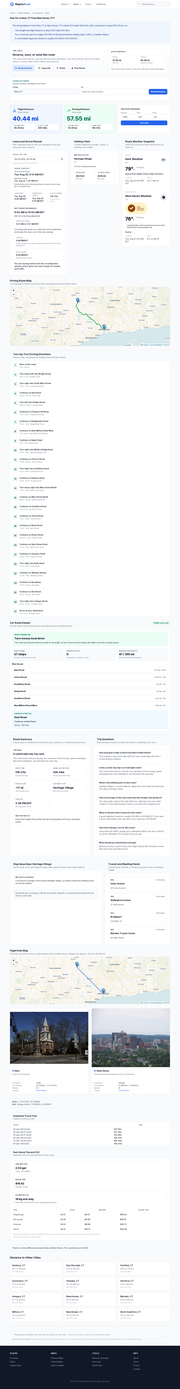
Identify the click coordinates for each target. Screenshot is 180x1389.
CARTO (166, 345)
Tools (87, 4)
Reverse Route (25, 68)
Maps (76, 4)
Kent (47, 13)
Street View (97, 1365)
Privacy (136, 1365)
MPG (138, 113)
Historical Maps (57, 1365)
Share (62, 68)
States (12, 1362)
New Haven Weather (138, 196)
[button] (77, 300)
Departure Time (20, 154)
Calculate (144, 123)
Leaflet (145, 345)
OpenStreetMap (156, 345)
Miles (155, 113)
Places (64, 4)
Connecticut (37, 13)
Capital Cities (15, 1365)
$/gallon (124, 113)
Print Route (79, 68)
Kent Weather (134, 159)
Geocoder (96, 1362)
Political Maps (57, 1362)
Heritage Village (83, 158)
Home (12, 13)
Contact (136, 1369)
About (135, 1358)
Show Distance (158, 92)
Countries (14, 1358)
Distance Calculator (100, 1358)
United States (23, 13)
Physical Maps (57, 1358)
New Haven (103, 1070)
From (15, 87)
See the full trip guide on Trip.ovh (50, 1334)
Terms (136, 1362)
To (82, 87)
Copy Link (45, 68)
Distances (101, 4)
